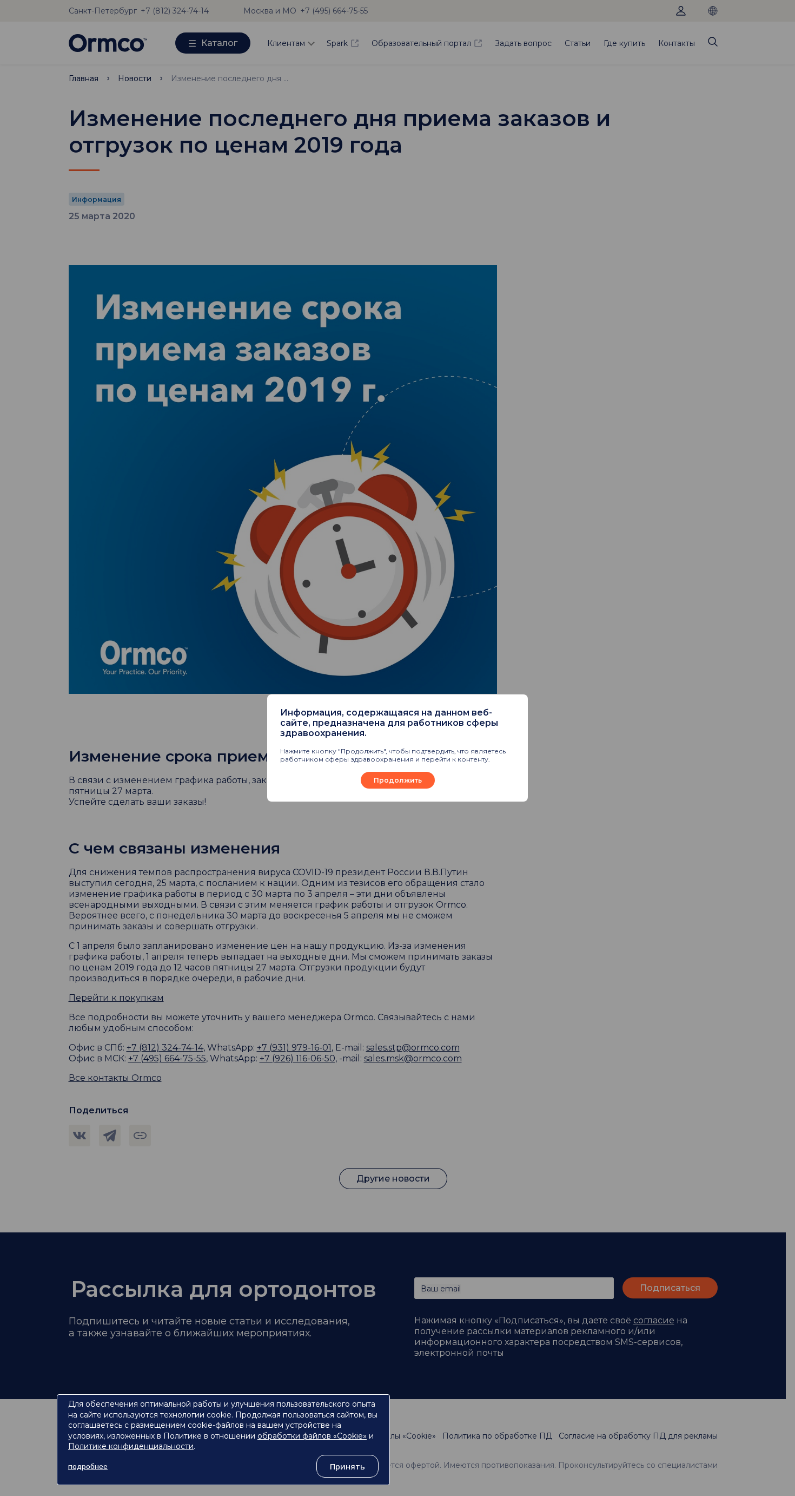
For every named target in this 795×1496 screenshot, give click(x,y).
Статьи (578, 43)
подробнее (88, 1466)
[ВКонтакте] (79, 1135)
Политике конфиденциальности (131, 1446)
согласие (653, 1320)
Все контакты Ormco (115, 1078)
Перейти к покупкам (116, 998)
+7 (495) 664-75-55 (167, 1058)
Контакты (676, 43)
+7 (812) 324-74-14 (175, 11)
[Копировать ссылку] (140, 1135)
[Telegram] (110, 1135)
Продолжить (398, 780)
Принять (347, 1466)
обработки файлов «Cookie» (312, 1436)
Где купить (624, 43)
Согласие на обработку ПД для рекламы (638, 1436)
